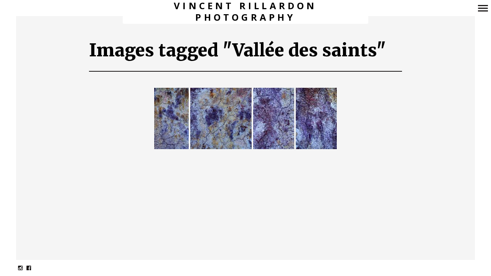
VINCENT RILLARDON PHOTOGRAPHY (245, 11)
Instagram (24, 267)
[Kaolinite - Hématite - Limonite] (171, 119)
